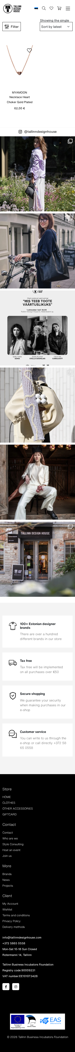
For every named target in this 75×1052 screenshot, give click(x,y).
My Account (10, 903)
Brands (7, 874)
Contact (7, 832)
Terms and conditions (16, 915)
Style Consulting (12, 844)
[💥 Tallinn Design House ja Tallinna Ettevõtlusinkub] (37, 328)
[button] (68, 8)
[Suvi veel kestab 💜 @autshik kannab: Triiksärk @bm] (37, 173)
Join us (7, 855)
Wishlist (7, 909)
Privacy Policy (11, 921)
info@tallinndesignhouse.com (21, 937)
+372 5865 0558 (13, 943)
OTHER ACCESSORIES (17, 808)
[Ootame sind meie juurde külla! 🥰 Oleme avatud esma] (37, 559)
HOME (6, 797)
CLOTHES (8, 802)
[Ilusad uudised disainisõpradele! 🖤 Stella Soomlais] (37, 250)
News (6, 879)
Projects (7, 885)
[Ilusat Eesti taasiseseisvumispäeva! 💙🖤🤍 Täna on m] (37, 482)
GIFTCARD (9, 814)
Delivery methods (13, 926)
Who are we (10, 838)
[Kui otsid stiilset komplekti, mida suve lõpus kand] (37, 405)
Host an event (11, 850)
